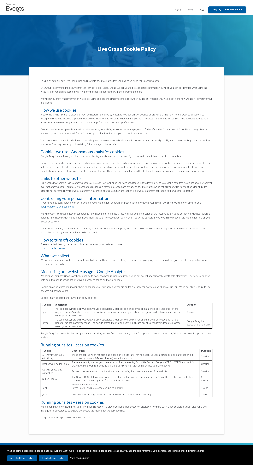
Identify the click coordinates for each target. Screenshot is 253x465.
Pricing (190, 9)
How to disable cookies (53, 248)
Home (179, 9)
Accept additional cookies (22, 458)
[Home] (14, 8)
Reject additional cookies (53, 458)
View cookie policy (79, 458)
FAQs (201, 9)
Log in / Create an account (227, 9)
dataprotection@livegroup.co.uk (57, 206)
